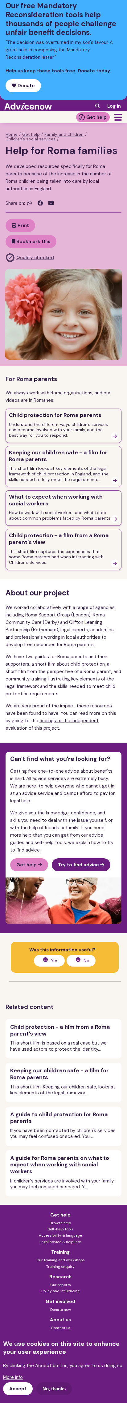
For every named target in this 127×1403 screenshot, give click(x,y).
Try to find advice (79, 865)
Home (12, 134)
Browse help (60, 1223)
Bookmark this (32, 241)
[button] (118, 117)
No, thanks (54, 1388)
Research (60, 1277)
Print (22, 225)
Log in (114, 106)
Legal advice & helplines (60, 1241)
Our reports (60, 1284)
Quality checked (35, 258)
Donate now (60, 1309)
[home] (28, 106)
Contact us (60, 1327)
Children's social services (30, 139)
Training (60, 1252)
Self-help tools (60, 1229)
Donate (25, 86)
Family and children (64, 134)
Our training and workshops (60, 1260)
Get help (96, 117)
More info (13, 1377)
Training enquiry (60, 1266)
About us (60, 1320)
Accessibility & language (60, 1235)
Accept (18, 1389)
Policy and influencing (60, 1291)
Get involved (60, 1301)
